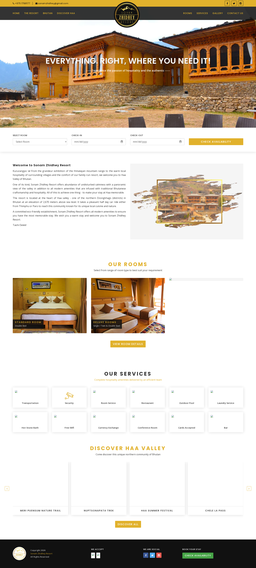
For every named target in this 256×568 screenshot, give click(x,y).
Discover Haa (66, 13)
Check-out (136, 135)
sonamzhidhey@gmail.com (53, 3)
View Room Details (128, 344)
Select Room (20, 135)
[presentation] (7, 488)
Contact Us (235, 13)
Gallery (217, 13)
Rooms (187, 13)
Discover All (128, 524)
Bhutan (48, 13)
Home (16, 13)
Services (202, 13)
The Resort (31, 13)
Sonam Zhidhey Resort (41, 553)
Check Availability (216, 141)
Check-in (77, 135)
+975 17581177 (22, 3)
